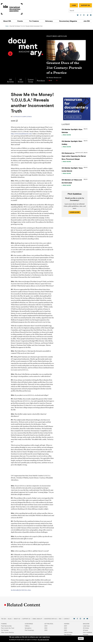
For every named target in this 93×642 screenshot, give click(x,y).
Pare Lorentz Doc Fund (7, 628)
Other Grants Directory (7, 632)
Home (6, 26)
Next (57, 80)
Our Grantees (4, 630)
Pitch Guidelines (87, 632)
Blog (10, 618)
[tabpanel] (66, 60)
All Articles (10, 81)
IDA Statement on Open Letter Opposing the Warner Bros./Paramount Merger (74, 156)
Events (20, 21)
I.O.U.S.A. (19, 590)
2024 (45, 626)
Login (74, 5)
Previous (47, 80)
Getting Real (48, 623)
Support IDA (85, 5)
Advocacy (49, 21)
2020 (45, 630)
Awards (66, 623)
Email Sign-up (37, 618)
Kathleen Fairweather (22, 116)
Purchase (41, 81)
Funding (4, 623)
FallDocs (27, 626)
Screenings (29, 623)
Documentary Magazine (68, 21)
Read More (67, 135)
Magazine (86, 623)
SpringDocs (28, 628)
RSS (60, 618)
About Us (17, 618)
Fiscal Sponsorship (6, 626)
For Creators (34, 21)
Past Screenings (29, 630)
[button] (10, 53)
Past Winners (67, 634)
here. (29, 590)
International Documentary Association (11, 8)
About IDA (7, 21)
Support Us (26, 618)
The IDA (3, 618)
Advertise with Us (50, 618)
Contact (66, 618)
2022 (45, 628)
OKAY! (81, 638)
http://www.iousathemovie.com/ (21, 133)
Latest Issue (31, 81)
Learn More (74, 212)
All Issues (20, 81)
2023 (65, 628)
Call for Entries (68, 632)
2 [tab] (51, 80)
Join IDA (86, 21)
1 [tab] (49, 80)
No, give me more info (43, 639)
